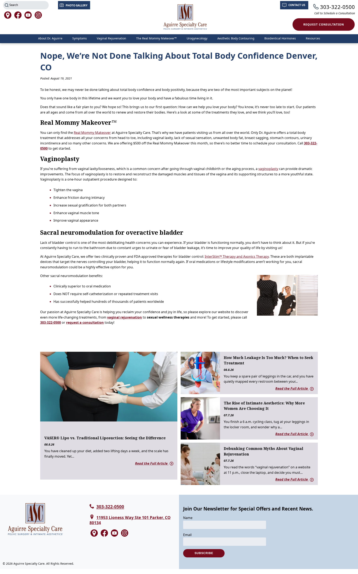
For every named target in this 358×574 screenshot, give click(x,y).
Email (187, 534)
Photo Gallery (76, 5)
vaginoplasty (268, 168)
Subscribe (204, 553)
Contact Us (296, 5)
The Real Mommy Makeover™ (156, 38)
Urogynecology (197, 38)
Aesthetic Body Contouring (235, 38)
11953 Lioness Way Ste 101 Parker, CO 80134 (130, 520)
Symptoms (79, 38)
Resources (313, 38)
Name (187, 517)
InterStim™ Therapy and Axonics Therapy (237, 256)
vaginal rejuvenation (124, 317)
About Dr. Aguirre (50, 38)
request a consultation (85, 322)
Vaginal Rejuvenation (111, 38)
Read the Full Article (151, 463)
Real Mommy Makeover (92, 132)
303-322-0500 (337, 6)
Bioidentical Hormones (280, 38)
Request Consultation (323, 24)
